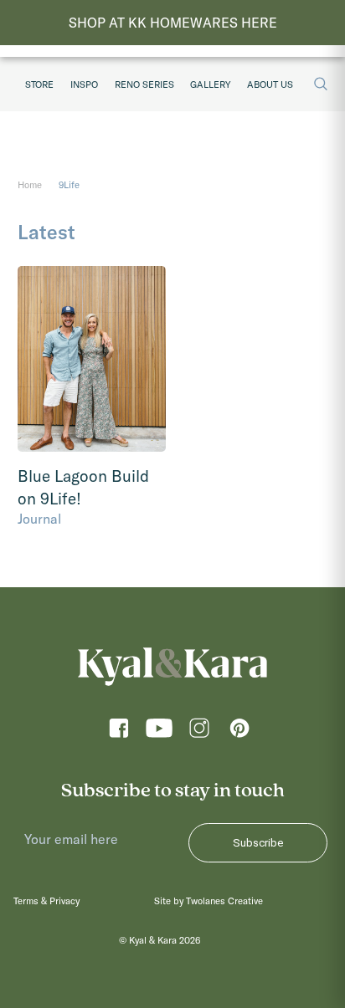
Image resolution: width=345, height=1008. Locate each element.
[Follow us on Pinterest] (239, 732)
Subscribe (258, 843)
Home (30, 185)
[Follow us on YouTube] (159, 732)
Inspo (84, 84)
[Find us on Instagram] (199, 732)
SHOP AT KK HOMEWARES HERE (173, 22)
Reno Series (144, 84)
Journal (39, 518)
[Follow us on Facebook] (119, 732)
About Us (270, 84)
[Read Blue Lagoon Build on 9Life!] (92, 359)
